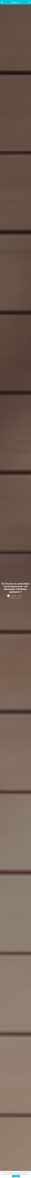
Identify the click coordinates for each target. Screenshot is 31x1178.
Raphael (13, 595)
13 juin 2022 (20, 595)
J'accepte (15, 1176)
